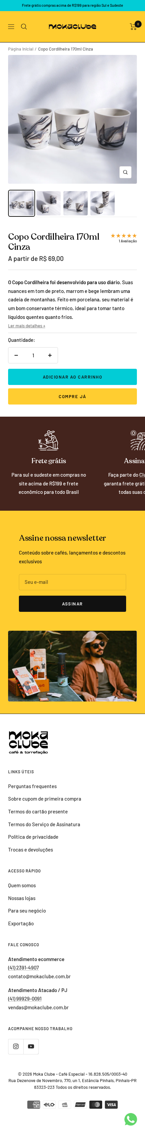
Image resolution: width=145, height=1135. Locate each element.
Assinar (72, 603)
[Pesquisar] (24, 27)
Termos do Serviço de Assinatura (44, 824)
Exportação (21, 923)
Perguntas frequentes (32, 786)
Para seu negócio (27, 910)
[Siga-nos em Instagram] (15, 1046)
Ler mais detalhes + (26, 325)
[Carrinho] (133, 26)
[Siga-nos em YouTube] (30, 1046)
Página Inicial (20, 49)
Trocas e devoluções (30, 849)
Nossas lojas (21, 898)
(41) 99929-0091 (24, 998)
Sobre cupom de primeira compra (44, 799)
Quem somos (22, 885)
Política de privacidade (33, 837)
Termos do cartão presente (38, 811)
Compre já (72, 396)
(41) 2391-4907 (23, 967)
